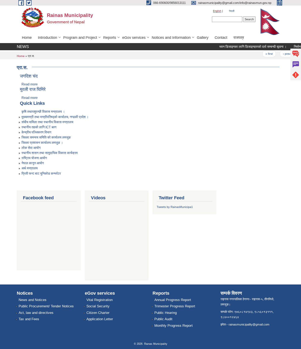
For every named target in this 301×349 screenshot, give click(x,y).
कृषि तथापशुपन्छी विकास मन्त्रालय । (43, 111)
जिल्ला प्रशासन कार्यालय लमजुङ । (42, 142)
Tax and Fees (29, 319)
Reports (109, 38)
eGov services (134, 38)
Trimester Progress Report (174, 306)
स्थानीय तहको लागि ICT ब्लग (39, 127)
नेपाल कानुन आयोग (33, 163)
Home (27, 38)
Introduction (47, 38)
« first (266, 53)
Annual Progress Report (172, 300)
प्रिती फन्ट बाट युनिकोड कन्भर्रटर (41, 173)
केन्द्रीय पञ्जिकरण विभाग (36, 132)
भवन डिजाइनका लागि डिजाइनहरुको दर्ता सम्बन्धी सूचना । (250, 46)
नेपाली (231, 11)
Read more (30, 84)
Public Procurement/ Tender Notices (46, 306)
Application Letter (99, 319)
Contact (221, 38)
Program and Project (80, 38)
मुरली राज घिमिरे (33, 89)
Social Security (98, 306)
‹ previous (286, 53)
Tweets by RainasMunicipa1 (175, 207)
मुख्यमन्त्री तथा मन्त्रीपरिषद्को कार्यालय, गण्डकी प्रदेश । (55, 117)
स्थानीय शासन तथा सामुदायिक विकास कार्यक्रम (50, 153)
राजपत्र (238, 38)
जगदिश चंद (29, 76)
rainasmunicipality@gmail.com (249, 324)
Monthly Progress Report (173, 326)
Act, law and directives (36, 313)
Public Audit (163, 319)
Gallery (202, 38)
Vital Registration (99, 300)
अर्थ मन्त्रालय (30, 168)
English (217, 11)
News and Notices (32, 300)
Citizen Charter (98, 313)
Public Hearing (165, 313)
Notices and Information (171, 38)
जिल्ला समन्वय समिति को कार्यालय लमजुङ (46, 137)
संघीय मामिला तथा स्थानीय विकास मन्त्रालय (47, 122)
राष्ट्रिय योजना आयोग (34, 158)
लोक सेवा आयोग (31, 147)
